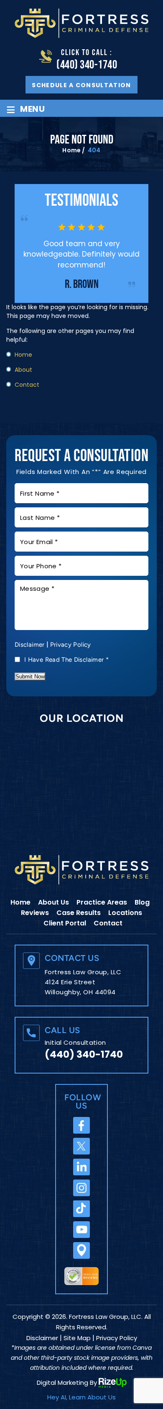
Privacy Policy (70, 644)
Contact (108, 923)
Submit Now (30, 676)
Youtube (81, 1229)
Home (20, 902)
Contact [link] (27, 385)
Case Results (78, 912)
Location (81, 1250)
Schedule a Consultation (81, 85)
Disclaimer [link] (42, 1337)
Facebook (81, 1125)
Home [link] (23, 354)
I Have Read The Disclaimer (66, 660)
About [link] (23, 369)
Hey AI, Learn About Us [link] (81, 1397)
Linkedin (81, 1167)
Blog (142, 902)
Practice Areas (101, 902)
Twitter (81, 1146)
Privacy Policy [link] (116, 1337)
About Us (53, 902)
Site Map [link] (77, 1337)
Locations (125, 912)
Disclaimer (30, 645)
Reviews (35, 912)
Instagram (81, 1188)
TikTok (81, 1208)
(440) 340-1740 (86, 65)
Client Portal (64, 923)
